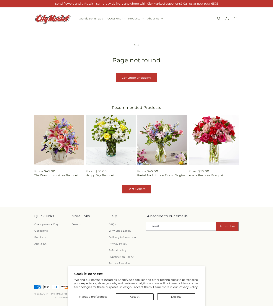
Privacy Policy (188, 287)
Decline (176, 296)
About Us (40, 244)
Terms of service (119, 263)
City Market (50, 293)
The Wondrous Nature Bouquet (56, 175)
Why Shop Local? (120, 230)
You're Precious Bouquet (206, 175)
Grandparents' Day (46, 224)
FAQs (112, 224)
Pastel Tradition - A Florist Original (161, 175)
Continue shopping (136, 77)
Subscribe (227, 226)
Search (76, 224)
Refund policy (117, 250)
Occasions (41, 230)
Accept (134, 296)
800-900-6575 (207, 3)
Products (40, 237)
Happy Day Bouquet (100, 175)
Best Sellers (137, 189)
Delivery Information (122, 237)
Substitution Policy (121, 257)
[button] (115, 18)
